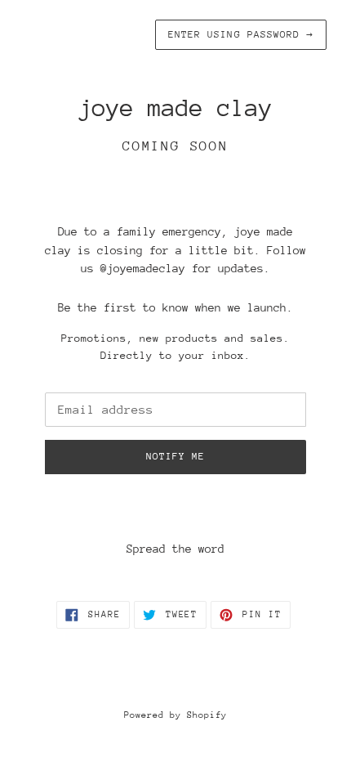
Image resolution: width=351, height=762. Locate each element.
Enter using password (240, 34)
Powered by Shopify (175, 715)
